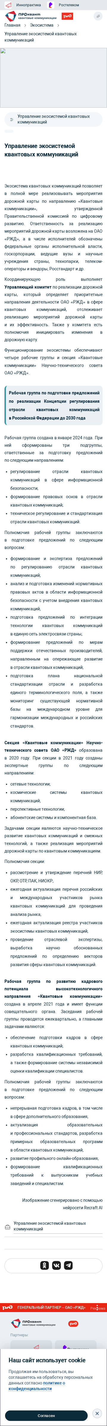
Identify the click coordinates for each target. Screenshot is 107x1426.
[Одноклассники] (44, 1265)
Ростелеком (69, 5)
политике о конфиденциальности (37, 1386)
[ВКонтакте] (56, 1265)
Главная (12, 25)
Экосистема (42, 25)
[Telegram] (68, 1265)
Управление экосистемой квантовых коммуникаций (40, 36)
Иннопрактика (28, 5)
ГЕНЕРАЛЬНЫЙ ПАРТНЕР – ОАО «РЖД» (62, 1308)
